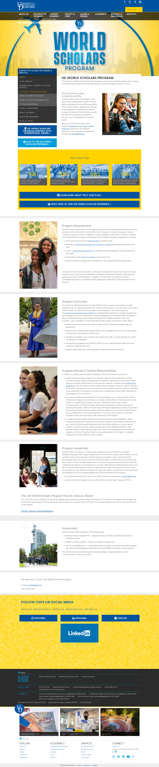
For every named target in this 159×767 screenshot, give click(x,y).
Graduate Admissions (57, 749)
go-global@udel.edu (76, 134)
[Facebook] (118, 757)
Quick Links (132, 9)
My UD (83, 752)
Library (52, 755)
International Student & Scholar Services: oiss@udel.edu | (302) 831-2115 (112, 694)
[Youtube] (128, 757)
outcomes (83, 126)
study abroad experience (83, 251)
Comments (79, 765)
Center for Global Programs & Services (35, 71)
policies (91, 126)
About (22, 77)
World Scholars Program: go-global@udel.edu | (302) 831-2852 (98, 696)
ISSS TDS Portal (44, 687)
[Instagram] (113, 757)
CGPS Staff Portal (110, 687)
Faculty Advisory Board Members (37, 511)
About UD (23, 14)
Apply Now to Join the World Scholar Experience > (80, 204)
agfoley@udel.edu (129, 476)
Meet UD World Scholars (31, 96)
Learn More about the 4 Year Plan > (81, 195)
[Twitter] (133, 757)
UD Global (36, 19)
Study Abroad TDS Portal (61, 687)
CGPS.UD (122, 618)
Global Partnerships (28, 108)
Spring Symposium (88, 257)
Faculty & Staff (70, 15)
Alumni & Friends (84, 15)
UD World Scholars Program (48, 19)
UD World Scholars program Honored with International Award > (37, 130)
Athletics (131, 14)
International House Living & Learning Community (95, 244)
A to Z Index (85, 757)
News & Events (26, 121)
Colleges (53, 752)
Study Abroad (25, 81)
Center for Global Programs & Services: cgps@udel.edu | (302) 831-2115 (62, 694)
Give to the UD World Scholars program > (38, 142)
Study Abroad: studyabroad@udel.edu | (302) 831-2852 (57, 696)
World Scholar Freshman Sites (34, 100)
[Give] (135, 2)
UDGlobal (40, 618)
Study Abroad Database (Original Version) (87, 687)
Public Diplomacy (27, 112)
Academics (100, 14)
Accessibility (94, 765)
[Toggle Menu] (55, 77)
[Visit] (124, 2)
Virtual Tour (23, 755)
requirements (74, 126)
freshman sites (93, 241)
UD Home (20, 19)
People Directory (86, 749)
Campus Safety (86, 755)
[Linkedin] (123, 757)
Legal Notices (86, 765)
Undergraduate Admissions (59, 746)
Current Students (54, 15)
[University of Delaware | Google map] (116, 752)
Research (53, 757)
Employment (23, 757)
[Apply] (129, 2)
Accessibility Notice (87, 746)
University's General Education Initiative (80, 313)
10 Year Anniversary (29, 104)
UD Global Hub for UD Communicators (52, 689)
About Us (22, 746)
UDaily (21, 752)
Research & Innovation (117, 15)
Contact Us (116, 746)
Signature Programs (29, 117)
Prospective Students (40, 15)
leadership (66, 129)
